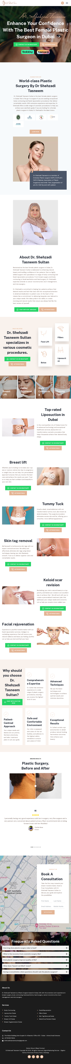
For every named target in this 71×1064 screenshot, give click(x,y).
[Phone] (62, 3)
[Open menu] (67, 3)
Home (28, 1048)
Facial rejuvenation (18, 624)
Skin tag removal (18, 541)
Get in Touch (48, 912)
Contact (42, 1048)
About (33, 1048)
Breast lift (18, 462)
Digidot (63, 1050)
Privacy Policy (38, 1053)
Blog (37, 1048)
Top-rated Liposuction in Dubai (53, 415)
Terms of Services (27, 1053)
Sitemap (46, 1053)
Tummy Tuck (53, 504)
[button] (18, 427)
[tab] (30, 847)
